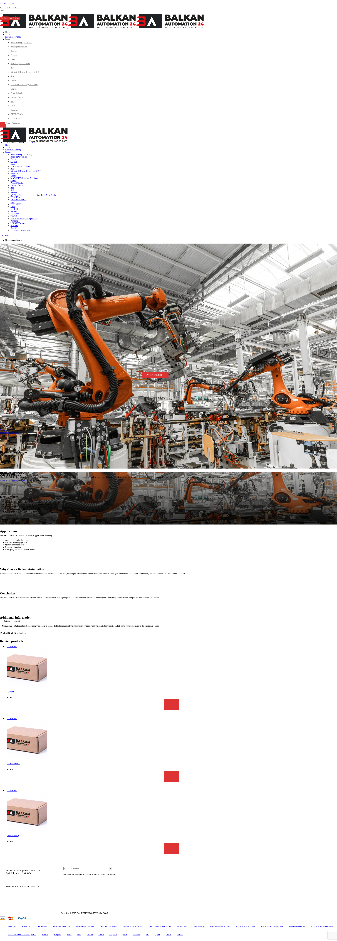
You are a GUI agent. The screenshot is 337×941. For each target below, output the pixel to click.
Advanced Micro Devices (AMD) (22, 934)
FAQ (12, 3)
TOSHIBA (24, 481)
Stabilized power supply (220, 926)
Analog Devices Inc (297, 926)
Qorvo (157, 934)
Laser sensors (198, 926)
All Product (12, 481)
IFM (79, 934)
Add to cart (171, 704)
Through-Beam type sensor (159, 926)
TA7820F (10, 692)
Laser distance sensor (108, 926)
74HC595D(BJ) (13, 836)
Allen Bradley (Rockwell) (322, 926)
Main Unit (12, 926)
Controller (26, 926)
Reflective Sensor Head (133, 926)
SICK (125, 934)
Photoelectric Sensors (85, 926)
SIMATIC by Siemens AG (272, 926)
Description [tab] (5, 430)
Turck (168, 934)
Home (2, 481)
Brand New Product (48, 195)
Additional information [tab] (9, 432)
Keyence (113, 934)
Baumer (45, 934)
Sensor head (182, 926)
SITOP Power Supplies (245, 926)
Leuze (101, 934)
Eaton (69, 934)
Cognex (57, 934)
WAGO (180, 934)
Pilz (147, 934)
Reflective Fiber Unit (61, 926)
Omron (90, 934)
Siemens (136, 934)
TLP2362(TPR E (13, 764)
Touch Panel (41, 926)
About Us (3, 3)
